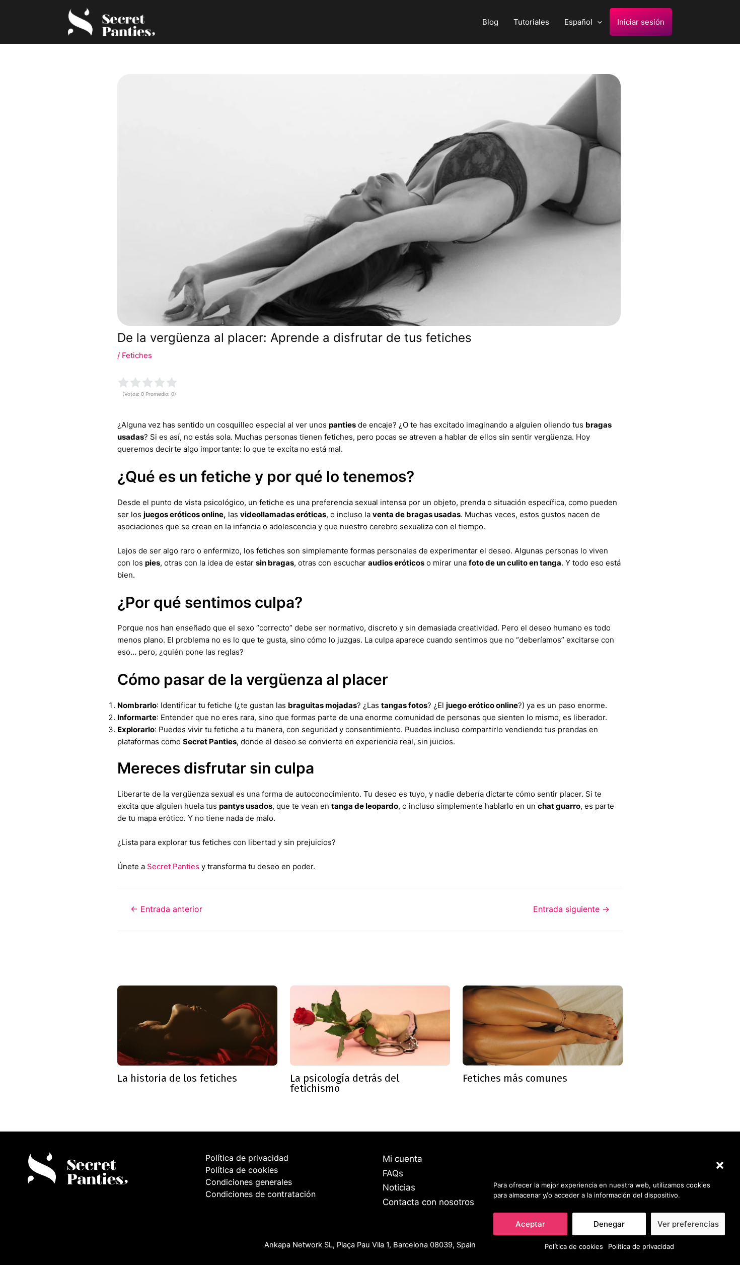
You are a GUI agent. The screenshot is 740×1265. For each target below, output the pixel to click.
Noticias (399, 1187)
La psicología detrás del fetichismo (344, 1083)
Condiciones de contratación (260, 1194)
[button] (720, 1165)
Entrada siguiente (571, 909)
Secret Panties (173, 866)
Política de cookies (574, 1246)
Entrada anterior (166, 909)
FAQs (393, 1173)
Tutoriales (531, 22)
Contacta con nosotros (428, 1202)
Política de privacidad (641, 1246)
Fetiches (137, 355)
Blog (490, 22)
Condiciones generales (248, 1182)
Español (578, 22)
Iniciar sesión (640, 22)
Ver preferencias (688, 1224)
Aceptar (530, 1224)
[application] (597, 22)
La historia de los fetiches (177, 1078)
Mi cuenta (402, 1159)
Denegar (609, 1224)
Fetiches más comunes (515, 1078)
